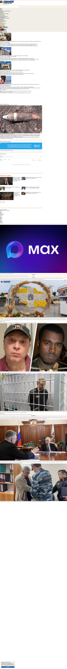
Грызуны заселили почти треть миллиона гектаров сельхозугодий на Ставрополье (52, 278)
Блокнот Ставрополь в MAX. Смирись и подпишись (6, 273)
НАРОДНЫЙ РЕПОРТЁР (4, 16)
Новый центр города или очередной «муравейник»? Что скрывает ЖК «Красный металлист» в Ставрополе (17, 58)
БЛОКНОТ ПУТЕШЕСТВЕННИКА (5, 11)
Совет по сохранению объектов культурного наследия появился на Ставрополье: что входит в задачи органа (48, 411)
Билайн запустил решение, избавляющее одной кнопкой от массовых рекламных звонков (35, 418)
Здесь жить (2, 46)
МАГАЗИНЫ (5, 31)
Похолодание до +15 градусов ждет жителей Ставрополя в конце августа (23, 319)
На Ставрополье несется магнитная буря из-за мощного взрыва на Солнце (34, 279)
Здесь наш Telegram (3, 89)
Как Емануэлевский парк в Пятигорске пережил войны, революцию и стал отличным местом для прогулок (17, 73)
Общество (1, 104)
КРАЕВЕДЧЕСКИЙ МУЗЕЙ (4, 13)
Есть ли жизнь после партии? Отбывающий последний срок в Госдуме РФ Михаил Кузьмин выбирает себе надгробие (19, 45)
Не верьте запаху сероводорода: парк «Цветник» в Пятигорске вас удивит (12, 74)
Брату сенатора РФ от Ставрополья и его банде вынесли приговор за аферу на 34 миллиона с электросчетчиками (16, 501)
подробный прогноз (3, 210)
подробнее (8, 210)
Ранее (9, 159)
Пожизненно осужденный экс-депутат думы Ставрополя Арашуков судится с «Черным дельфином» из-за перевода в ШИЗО (17, 411)
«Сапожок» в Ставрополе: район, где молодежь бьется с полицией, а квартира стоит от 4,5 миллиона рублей (17, 60)
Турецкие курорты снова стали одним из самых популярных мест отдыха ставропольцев (12, 279)
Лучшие (5, 159)
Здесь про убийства (3, 75)
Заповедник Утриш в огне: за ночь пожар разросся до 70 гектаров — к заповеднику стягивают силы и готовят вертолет (16, 414)
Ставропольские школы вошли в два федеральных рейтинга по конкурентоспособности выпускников (34, 322)
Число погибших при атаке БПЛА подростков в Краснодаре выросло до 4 (10, 322)
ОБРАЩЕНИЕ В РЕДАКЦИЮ (4, 18)
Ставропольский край (3, 150)
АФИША (1, 10)
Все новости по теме (3, 43)
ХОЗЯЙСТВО (2, 24)
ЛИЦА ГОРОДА (2, 15)
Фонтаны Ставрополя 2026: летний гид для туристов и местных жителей (11, 72)
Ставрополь (9, 150)
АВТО (1, 9)
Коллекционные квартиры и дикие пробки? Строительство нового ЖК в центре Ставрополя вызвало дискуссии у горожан (19, 59)
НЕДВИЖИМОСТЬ (3, 17)
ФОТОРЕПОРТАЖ (3, 23)
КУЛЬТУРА (1, 14)
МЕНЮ (1, 8)
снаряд (12, 150)
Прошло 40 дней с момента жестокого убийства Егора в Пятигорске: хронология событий (14, 88)
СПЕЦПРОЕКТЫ (2, 21)
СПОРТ (1, 22)
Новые (1, 159)
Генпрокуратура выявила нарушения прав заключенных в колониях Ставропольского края (29, 278)
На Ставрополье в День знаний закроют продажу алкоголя (39, 501)
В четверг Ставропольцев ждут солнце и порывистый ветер (8, 278)
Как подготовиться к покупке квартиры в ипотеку (40, 319)
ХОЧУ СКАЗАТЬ (2, 25)
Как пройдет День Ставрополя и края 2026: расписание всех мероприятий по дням (11, 418)
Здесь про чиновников (3, 32)
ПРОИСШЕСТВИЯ (3, 20)
